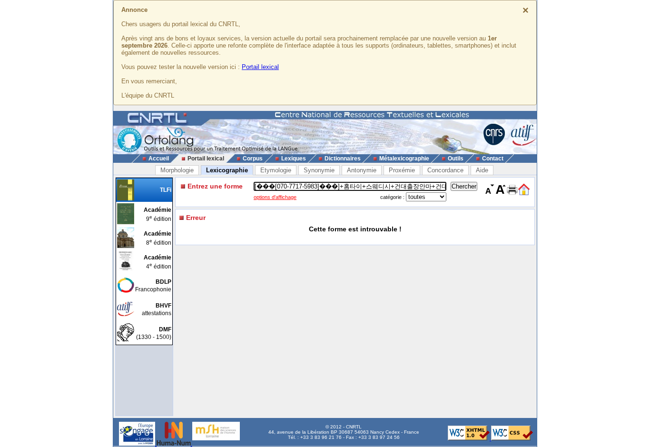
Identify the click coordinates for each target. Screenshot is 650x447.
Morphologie (177, 170)
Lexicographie (227, 170)
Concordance (445, 170)
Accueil (158, 158)
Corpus (253, 158)
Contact (492, 158)
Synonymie (319, 170)
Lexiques (293, 158)
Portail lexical (260, 66)
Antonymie (361, 170)
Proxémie (402, 170)
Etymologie (275, 170)
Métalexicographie (404, 158)
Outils (455, 158)
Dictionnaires (343, 158)
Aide (482, 170)
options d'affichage (275, 197)
